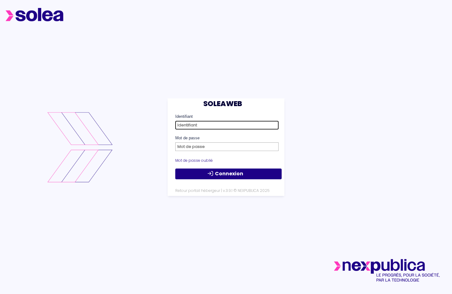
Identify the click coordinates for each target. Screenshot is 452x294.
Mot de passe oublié (194, 160)
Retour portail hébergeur (197, 190)
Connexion (229, 173)
